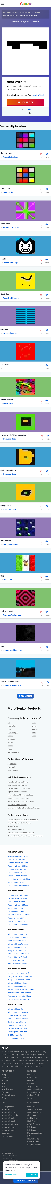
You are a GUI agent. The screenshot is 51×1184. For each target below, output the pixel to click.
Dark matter (5, 540)
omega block (6, 505)
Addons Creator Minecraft (18, 973)
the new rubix (6, 153)
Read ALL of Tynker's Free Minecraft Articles (24, 808)
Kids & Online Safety (10, 1161)
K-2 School (31, 1127)
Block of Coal (38, 95)
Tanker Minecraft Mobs (17, 918)
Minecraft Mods (8, 1130)
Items (34, 732)
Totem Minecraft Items (17, 1025)
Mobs (34, 736)
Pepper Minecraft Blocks (18, 957)
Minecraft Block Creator (17, 934)
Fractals (10, 736)
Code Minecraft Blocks (17, 960)
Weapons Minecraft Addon (19, 980)
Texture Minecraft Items (18, 1028)
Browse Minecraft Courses (17, 785)
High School (32, 1121)
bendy (3, 259)
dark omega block (8, 470)
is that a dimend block (10, 681)
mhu (2, 646)
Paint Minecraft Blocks (17, 941)
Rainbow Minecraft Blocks (18, 954)
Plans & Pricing (33, 1092)
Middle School (33, 1118)
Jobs (3, 1086)
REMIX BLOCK (25, 102)
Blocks (37, 12)
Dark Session (8, 192)
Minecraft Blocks (9, 1121)
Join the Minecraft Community (19, 788)
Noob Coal (4, 294)
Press (4, 1083)
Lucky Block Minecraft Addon (20, 976)
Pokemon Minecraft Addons (19, 996)
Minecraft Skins (8, 1112)
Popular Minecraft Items (18, 1018)
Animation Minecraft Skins (19, 879)
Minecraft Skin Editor (11, 1115)
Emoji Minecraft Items (17, 1022)
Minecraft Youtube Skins (18, 863)
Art (9, 723)
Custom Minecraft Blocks (18, 937)
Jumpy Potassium (10, 544)
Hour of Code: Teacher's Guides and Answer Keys (25, 836)
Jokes (9, 729)
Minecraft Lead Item (16, 1009)
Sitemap (5, 1092)
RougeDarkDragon (11, 298)
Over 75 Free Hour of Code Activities (21, 832)
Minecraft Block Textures (18, 944)
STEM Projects (33, 1141)
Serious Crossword (11, 227)
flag (2, 576)
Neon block (5, 223)
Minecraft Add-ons (10, 1124)
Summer (31, 1098)
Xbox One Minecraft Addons (19, 993)
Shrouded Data (9, 439)
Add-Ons (35, 729)
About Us (6, 1077)
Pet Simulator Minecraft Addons (21, 989)
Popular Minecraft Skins (18, 866)
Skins (34, 723)
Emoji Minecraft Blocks (17, 950)
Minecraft (26, 12)
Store (4, 1098)
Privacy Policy (9, 1158)
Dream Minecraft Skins (17, 876)
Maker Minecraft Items (17, 1015)
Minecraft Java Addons (17, 986)
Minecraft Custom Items (18, 1012)
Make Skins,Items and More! (18, 782)
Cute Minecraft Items (16, 1038)
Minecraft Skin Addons (17, 983)
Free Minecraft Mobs (16, 921)
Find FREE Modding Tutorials (18, 798)
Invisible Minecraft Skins (18, 856)
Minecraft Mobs (8, 1118)
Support (5, 1080)
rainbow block (6, 400)
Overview (31, 1074)
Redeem (30, 1083)
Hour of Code (7, 1136)
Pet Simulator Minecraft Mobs (20, 915)
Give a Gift (31, 1080)
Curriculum (32, 1077)
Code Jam (6, 1133)
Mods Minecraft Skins (17, 859)
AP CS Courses (33, 1124)
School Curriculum (35, 1109)
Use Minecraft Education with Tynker (21, 801)
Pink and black (6, 611)
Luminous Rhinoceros (12, 650)
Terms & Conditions (10, 1156)
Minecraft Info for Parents (17, 805)
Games (10, 742)
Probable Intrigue (10, 157)
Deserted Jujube (10, 333)
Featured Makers (34, 1089)
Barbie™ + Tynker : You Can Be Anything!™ (23, 819)
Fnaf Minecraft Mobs (16, 902)
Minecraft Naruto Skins (17, 872)
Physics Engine (13, 732)
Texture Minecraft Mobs (18, 898)
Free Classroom (34, 1112)
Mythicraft (11, 767)
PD (28, 1136)
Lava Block (5, 364)
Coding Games (8, 1106)
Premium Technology (12, 615)
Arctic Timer (8, 403)
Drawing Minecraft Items (18, 1032)
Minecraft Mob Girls (16, 908)
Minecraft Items (8, 1127)
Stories (10, 745)
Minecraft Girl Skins (16, 882)
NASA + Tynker (13, 826)
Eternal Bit (7, 580)
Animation (11, 739)
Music (10, 749)
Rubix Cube (5, 188)
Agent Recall (12, 764)
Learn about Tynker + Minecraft (25, 22)
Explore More (25, 696)
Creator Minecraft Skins (17, 869)
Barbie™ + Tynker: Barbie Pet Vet (19, 823)
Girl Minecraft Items (16, 1035)
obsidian (4, 329)
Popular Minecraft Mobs (18, 905)
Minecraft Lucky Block (17, 947)
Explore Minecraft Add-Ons (17, 791)
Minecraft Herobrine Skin (18, 885)
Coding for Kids (11, 12)
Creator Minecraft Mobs (18, 895)
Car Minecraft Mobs (16, 911)
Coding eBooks (8, 1095)
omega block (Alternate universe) (14, 435)
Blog (4, 1074)
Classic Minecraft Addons (18, 999)
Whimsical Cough (10, 263)
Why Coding (32, 1086)
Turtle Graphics (13, 752)
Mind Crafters (13, 770)
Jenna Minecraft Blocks (17, 963)
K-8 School (31, 1130)
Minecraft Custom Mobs (18, 924)
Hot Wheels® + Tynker (16, 829)
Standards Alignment (36, 1133)
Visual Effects (12, 726)
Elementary (32, 1115)
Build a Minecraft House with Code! (20, 795)
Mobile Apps (7, 1089)
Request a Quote (34, 1144)
